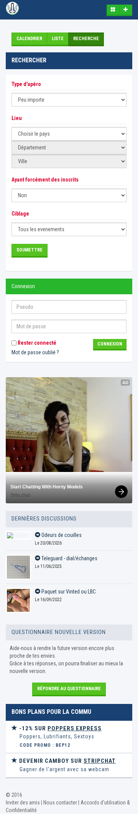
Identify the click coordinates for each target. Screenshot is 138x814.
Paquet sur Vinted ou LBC (68, 592)
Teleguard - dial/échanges (68, 558)
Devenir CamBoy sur (67, 760)
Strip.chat (20, 495)
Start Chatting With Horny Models (46, 487)
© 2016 (14, 795)
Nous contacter (60, 802)
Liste (58, 38)
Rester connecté (36, 343)
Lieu (17, 118)
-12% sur (60, 728)
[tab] (69, 737)
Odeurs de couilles (61, 535)
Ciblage (20, 214)
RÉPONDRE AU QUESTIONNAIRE (69, 688)
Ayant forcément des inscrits (45, 180)
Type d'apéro (26, 84)
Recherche (86, 38)
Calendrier (29, 38)
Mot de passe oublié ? (35, 352)
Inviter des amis (23, 802)
